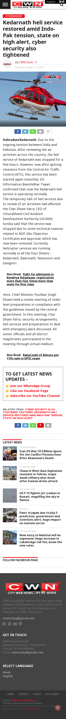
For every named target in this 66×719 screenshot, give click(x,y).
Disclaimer (52, 694)
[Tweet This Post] (25, 131)
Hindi (6, 672)
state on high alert (18, 418)
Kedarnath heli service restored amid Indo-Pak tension (32, 414)
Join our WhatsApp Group (30, 386)
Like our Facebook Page (29, 391)
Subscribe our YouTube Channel (35, 396)
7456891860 (32, 709)
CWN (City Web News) (23, 700)
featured (26, 412)
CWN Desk (26, 62)
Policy (37, 694)
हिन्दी (61, 1)
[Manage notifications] (58, 708)
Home (10, 694)
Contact (23, 694)
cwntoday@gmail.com (19, 618)
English (8, 676)
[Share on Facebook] (17, 131)
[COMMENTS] (48, 131)
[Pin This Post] (40, 425)
